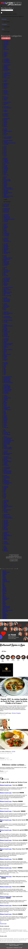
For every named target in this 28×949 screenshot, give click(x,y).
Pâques (5, 225)
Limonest (5, 184)
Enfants (5, 547)
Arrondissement (7, 73)
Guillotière (6, 167)
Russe (5, 423)
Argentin (4, 613)
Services (5, 55)
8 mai (5, 229)
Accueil (2, 568)
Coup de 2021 (6, 38)
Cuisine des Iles (7, 407)
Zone (5, 76)
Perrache (5, 171)
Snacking (5, 265)
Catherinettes (6, 481)
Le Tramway (3, 932)
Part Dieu (5, 170)
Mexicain (5, 419)
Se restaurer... (6, 106)
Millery (5, 186)
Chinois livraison (7, 378)
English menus (7, 293)
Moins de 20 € (7, 208)
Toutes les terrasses (7, 473)
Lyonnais (5, 141)
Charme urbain (7, 468)
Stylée (5, 85)
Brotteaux (6, 159)
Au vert (5, 469)
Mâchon (5, 350)
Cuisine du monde (6, 606)
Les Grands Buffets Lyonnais (16, 930)
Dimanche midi (7, 216)
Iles (3, 584)
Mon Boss (6, 529)
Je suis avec (6, 44)
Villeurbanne (6, 197)
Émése (2, 771)
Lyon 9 (5, 134)
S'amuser (5, 114)
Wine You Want (6, 930)
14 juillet (5, 230)
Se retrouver (6, 113)
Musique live (6, 480)
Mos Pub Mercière (12, 931)
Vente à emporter (7, 289)
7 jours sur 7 (6, 237)
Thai (3, 594)
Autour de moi (7, 77)
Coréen (5, 406)
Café (5, 273)
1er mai (5, 228)
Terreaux (5, 172)
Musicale (5, 452)
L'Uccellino (19, 931)
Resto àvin (6, 433)
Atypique (5, 462)
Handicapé (6, 550)
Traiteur (5, 290)
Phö (4, 368)
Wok (5, 374)
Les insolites (6, 61)
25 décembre (6, 235)
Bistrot (5, 327)
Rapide (5, 54)
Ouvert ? (5, 52)
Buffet (5, 132)
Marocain (5, 418)
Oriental (5, 420)
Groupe (5, 536)
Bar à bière (6, 275)
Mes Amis (6, 247)
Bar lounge (6, 272)
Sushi (5, 370)
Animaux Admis (7, 277)
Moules (5, 351)
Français (5, 90)
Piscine (5, 282)
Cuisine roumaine (6, 607)
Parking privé (6, 281)
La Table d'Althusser (5, 751)
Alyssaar (2, 758)
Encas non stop (7, 259)
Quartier (5, 74)
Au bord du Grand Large (9, 440)
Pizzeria (4, 595)
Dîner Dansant (7, 299)
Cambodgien (5, 615)
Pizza (5, 369)
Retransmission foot (8, 292)
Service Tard (6, 314)
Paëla (5, 367)
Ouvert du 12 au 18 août (19, 938)
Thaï (4, 426)
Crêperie (5, 330)
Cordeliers (6, 161)
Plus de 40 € (6, 212)
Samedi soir (6, 215)
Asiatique (5, 121)
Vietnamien (6, 427)
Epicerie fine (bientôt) (8, 518)
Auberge (5, 463)
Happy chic (6, 460)
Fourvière (6, 165)
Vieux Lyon (6, 174)
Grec (5, 410)
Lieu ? (5, 45)
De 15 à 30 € (6, 209)
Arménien (6, 398)
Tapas (5, 274)
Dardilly (5, 181)
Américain (6, 396)
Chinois (5, 404)
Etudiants (5, 548)
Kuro (1, 930)
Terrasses (6, 49)
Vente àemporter (7, 434)
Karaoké (5, 297)
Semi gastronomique (8, 317)
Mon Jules (6, 245)
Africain (5, 395)
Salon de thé (6, 262)
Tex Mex (5, 425)
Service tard (6, 240)
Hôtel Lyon (6, 311)
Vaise (5, 173)
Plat (4, 48)
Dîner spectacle (7, 300)
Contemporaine (7, 69)
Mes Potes (6, 249)
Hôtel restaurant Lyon (8, 313)
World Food (6, 393)
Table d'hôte (6, 465)
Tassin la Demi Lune (8, 192)
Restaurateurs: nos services (14, 557)
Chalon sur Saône (7, 180)
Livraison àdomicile (8, 376)
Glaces (5, 260)
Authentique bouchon (8, 140)
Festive (5, 88)
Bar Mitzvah (6, 534)
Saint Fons (6, 190)
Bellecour (6, 158)
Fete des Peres (3, 941)
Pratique (5, 111)
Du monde (6, 68)
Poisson (5, 355)
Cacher (5, 403)
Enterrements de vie (8, 482)
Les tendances (6, 60)
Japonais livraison (7, 381)
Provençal (6, 334)
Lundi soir (6, 221)
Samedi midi (6, 214)
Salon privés (6, 283)
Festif (5, 479)
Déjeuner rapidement (8, 257)
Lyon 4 (5, 149)
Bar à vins (6, 133)
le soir (5, 56)
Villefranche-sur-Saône (8, 196)
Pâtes (5, 353)
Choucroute (6, 339)
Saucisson (6, 359)
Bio (4, 429)
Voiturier (5, 285)
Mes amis (5, 523)
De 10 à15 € (6, 205)
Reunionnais (5, 611)
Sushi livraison (7, 380)
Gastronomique (7, 64)
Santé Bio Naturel (7, 390)
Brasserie (5, 329)
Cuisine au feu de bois (8, 343)
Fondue (5, 345)
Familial (5, 549)
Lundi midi (6, 220)
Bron (5, 178)
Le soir (5, 81)
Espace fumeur (7, 279)
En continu (6, 103)
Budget (5, 46)
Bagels (5, 255)
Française (5, 67)
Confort (5, 110)
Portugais (5, 422)
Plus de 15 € (6, 206)
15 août (5, 232)
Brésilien (5, 402)
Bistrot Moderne (7, 386)
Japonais (5, 124)
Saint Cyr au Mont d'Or (8, 188)
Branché (5, 459)
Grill (4, 348)
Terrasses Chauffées (8, 447)
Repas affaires (6, 543)
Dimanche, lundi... (7, 102)
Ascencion (6, 226)
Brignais (5, 177)
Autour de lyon (7, 75)
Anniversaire (6, 532)
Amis (5, 546)
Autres (5, 99)
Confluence (6, 160)
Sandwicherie (6, 263)
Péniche (5, 446)
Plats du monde (6, 598)
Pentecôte (6, 227)
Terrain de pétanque (8, 448)
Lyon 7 (5, 153)
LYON (13, 751)
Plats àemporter (7, 514)
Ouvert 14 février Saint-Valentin (6, 938)
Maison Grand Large (5, 713)
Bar (4, 268)
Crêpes (5, 342)
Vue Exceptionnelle (8, 137)
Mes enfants (6, 522)
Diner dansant (6, 476)
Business (5, 98)
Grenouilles (6, 144)
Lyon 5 (5, 151)
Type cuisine (6, 42)
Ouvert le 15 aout (22, 939)
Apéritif (5, 267)
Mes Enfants (6, 246)
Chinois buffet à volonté (8, 610)
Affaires (5, 541)
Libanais (5, 130)
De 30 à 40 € (6, 211)
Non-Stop (6, 239)
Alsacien (5, 324)
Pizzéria (5, 123)
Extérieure (6, 83)
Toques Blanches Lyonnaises (9, 142)
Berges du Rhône (7, 441)
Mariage (5, 537)
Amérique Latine (7, 397)
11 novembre (6, 234)
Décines (5, 182)
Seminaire (6, 542)
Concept (5, 70)
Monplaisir (6, 168)
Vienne (5, 194)
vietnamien (5, 599)
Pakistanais (5, 618)
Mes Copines (6, 248)
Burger (5, 125)
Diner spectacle (7, 477)
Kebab (4, 612)
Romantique (6, 456)
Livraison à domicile (8, 131)
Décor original (7, 454)
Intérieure (5, 84)
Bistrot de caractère (7, 457)
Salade (5, 357)
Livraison (5, 92)
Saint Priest (6, 191)
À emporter (6, 94)
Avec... (5, 96)
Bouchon (5, 66)
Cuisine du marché (7, 344)
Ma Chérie (6, 243)
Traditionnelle (6, 336)
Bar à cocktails (7, 270)
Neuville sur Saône (7, 187)
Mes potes (6, 526)
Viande (5, 360)
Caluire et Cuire (7, 179)
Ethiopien (5, 609)
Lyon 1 (5, 146)
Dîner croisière (7, 301)
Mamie (5, 250)
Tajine (5, 371)
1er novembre (6, 233)
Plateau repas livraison (8, 382)
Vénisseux (6, 193)
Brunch (5, 120)
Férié (5, 104)
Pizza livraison (7, 377)
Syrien (4, 604)
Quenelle (5, 356)
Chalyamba (25, 931)
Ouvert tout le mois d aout (12, 939)
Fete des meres (16, 941)
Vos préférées (6, 59)
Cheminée (6, 450)
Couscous (6, 341)
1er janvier (6, 223)
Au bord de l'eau (7, 439)
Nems (5, 366)
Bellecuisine (3, 661)
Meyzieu (5, 185)
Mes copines (6, 525)
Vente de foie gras (7, 516)
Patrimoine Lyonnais (8, 453)
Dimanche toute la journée (9, 219)
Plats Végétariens (7, 354)
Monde (18, 660)
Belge (5, 401)
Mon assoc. (6, 528)
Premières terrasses (7, 470)
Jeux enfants (6, 280)
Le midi (5, 80)
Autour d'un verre (7, 107)
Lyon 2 (5, 147)
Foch (5, 164)
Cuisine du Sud (7, 331)
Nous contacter (14, 555)
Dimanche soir (7, 218)
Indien (5, 413)
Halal (5, 412)
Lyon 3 (5, 148)
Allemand (5, 617)
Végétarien (6, 391)
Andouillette (6, 338)
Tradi (8, 660)
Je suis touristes (7, 62)
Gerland (5, 166)
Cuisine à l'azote (7, 387)
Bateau (5, 445)
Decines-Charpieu (16, 713)
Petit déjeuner (6, 261)
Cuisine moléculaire (8, 389)
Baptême (5, 533)
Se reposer (6, 116)
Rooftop (5, 128)
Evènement (6, 53)
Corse (4, 601)
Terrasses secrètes (7, 138)
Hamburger (6, 363)
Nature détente (7, 443)
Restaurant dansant (7, 461)
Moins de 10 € (7, 203)
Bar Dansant (6, 483)
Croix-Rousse (6, 162)
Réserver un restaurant (8, 287)
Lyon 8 (5, 154)
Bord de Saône (7, 442)
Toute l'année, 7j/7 (7, 241)
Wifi (4, 294)
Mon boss (6, 253)
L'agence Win (13, 560)
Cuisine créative (7, 388)
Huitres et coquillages (8, 349)
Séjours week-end (7, 295)
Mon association (7, 252)
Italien (5, 414)
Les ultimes (6, 40)
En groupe (6, 97)
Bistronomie (6, 384)
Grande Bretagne (7, 409)
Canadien (5, 616)
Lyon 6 (5, 152)
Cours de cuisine (7, 432)
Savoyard (5, 126)
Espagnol (5, 408)
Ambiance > (6, 43)
